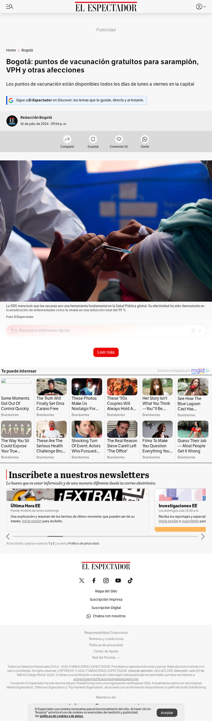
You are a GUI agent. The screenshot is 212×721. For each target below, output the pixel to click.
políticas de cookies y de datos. (62, 716)
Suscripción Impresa (106, 599)
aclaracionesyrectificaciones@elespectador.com (106, 679)
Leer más (106, 352)
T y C (51, 543)
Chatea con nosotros (109, 616)
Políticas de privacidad (106, 645)
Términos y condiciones (106, 639)
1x (200, 367)
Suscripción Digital (106, 608)
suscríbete (190, 521)
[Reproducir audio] (14, 360)
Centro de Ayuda (106, 651)
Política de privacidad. (84, 543)
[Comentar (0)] (119, 139)
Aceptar (167, 713)
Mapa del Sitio (106, 591)
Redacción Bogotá (36, 117)
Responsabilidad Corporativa (106, 633)
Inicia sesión (32, 521)
